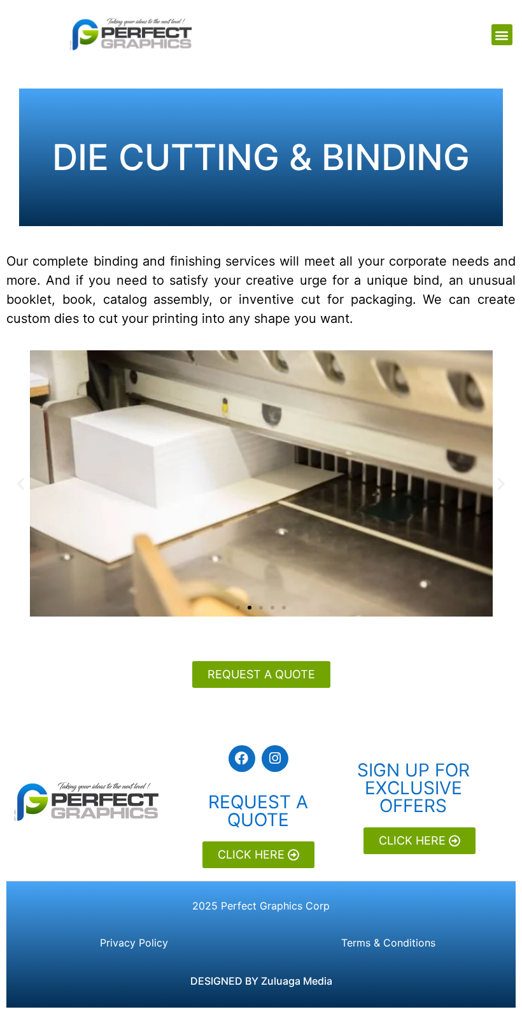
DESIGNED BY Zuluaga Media (261, 981)
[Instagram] (275, 758)
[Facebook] (242, 758)
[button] (501, 34)
